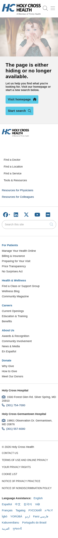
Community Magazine (15, 296)
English (38, 498)
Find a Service (12, 173)
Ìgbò (4, 516)
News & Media (11, 346)
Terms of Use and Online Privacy (25, 460)
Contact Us (10, 453)
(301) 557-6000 (15, 428)
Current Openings (13, 311)
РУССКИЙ (35, 510)
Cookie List (9, 474)
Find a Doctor (12, 159)
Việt (37, 504)
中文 (18, 504)
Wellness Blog (10, 291)
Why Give (8, 366)
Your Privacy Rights (16, 467)
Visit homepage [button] (19, 99)
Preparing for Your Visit (16, 261)
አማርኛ (49, 510)
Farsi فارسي (40, 516)
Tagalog (20, 510)
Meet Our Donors (12, 376)
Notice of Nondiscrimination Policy (27, 488)
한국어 (28, 504)
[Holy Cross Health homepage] (21, 14)
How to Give (9, 371)
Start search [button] (17, 110)
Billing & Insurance (13, 256)
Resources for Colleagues (18, 196)
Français (7, 510)
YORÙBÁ (16, 516)
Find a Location (13, 166)
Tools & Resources (15, 180)
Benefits (7, 321)
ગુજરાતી (17, 528)
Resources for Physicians (17, 190)
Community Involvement (17, 341)
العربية (5, 528)
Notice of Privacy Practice (21, 481)
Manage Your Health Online (19, 250)
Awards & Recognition (15, 336)
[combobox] (29, 224)
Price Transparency (14, 266)
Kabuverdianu (10, 522)
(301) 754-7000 (15, 405)
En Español (9, 351)
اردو (27, 516)
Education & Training (15, 316)
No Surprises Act (12, 271)
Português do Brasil (34, 522)
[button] (53, 7)
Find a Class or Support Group (21, 286)
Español (7, 504)
